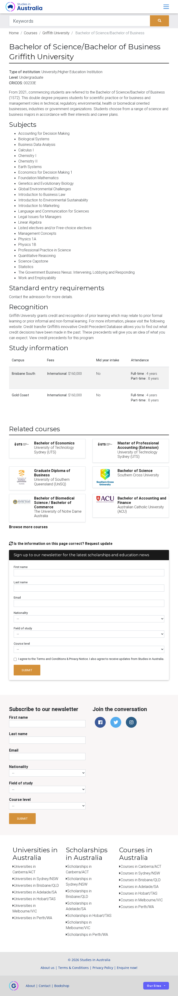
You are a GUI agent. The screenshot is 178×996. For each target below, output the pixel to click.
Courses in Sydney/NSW (140, 873)
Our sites (154, 986)
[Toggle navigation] (166, 6)
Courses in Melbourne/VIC (142, 900)
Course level (22, 644)
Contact (45, 986)
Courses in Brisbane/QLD (141, 879)
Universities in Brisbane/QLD (36, 885)
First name (21, 567)
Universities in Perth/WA (33, 917)
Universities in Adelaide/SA (35, 892)
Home (14, 33)
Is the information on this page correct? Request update (62, 543)
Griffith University (56, 33)
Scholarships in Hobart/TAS (89, 915)
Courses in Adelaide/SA (140, 886)
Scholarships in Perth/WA (87, 934)
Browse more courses (28, 527)
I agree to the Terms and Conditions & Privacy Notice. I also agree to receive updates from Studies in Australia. (91, 659)
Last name (21, 582)
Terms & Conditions (73, 967)
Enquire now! (127, 967)
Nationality (21, 613)
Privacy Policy (102, 967)
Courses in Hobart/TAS (139, 893)
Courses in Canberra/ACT (141, 866)
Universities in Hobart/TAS (35, 898)
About (30, 986)
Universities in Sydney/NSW (36, 878)
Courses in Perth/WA (137, 906)
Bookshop (61, 986)
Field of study (23, 628)
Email (17, 597)
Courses (30, 33)
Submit (27, 670)
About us (47, 967)
